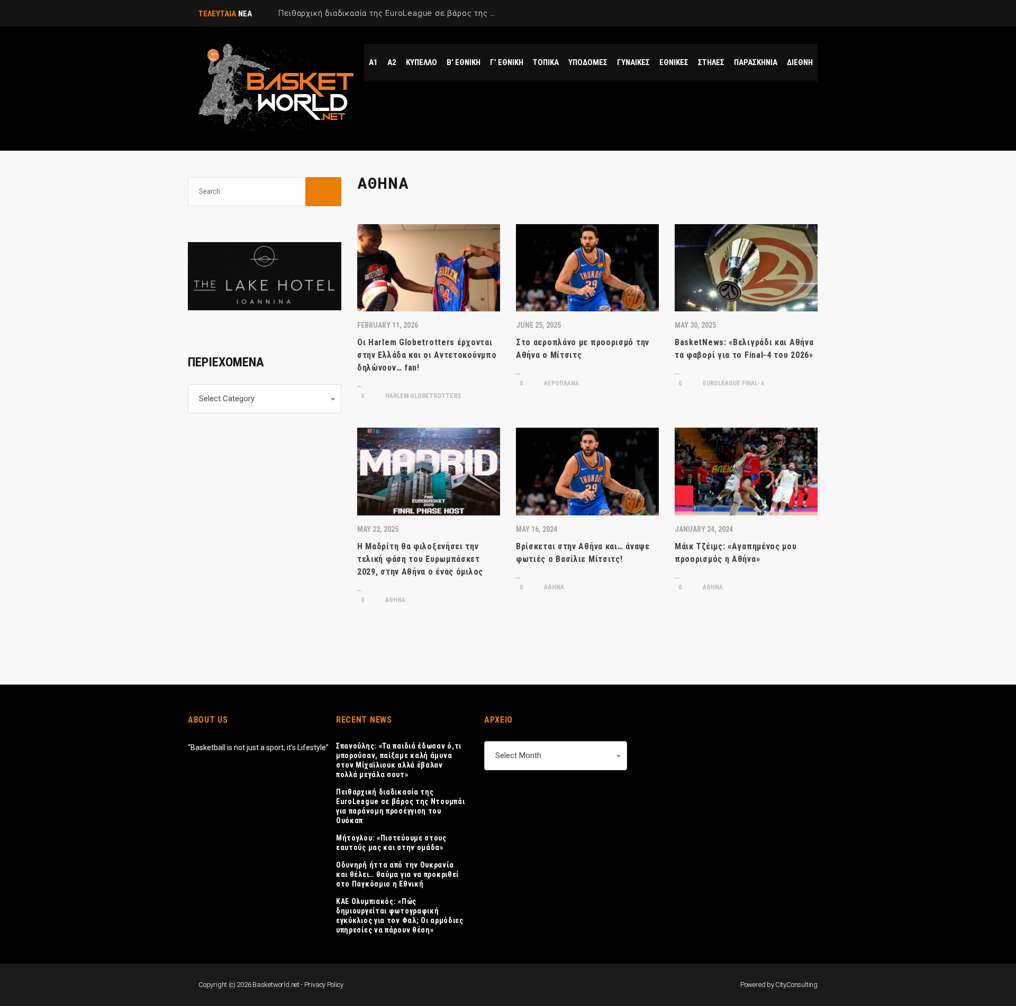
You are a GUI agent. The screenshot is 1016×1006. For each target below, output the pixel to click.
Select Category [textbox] (227, 398)
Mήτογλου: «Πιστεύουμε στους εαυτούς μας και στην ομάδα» (391, 843)
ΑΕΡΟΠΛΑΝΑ (560, 383)
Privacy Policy (323, 985)
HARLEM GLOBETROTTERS (422, 396)
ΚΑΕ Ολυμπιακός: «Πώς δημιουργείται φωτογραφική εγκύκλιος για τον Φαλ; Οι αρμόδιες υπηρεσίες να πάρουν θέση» (400, 915)
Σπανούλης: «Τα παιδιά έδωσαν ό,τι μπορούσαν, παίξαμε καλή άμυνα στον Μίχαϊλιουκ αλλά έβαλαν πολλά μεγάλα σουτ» (398, 760)
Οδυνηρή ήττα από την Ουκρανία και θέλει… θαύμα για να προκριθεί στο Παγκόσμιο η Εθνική (397, 874)
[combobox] (264, 398)
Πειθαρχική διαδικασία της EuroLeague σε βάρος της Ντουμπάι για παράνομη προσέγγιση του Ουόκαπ (400, 806)
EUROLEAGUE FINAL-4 (732, 383)
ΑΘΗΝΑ (394, 600)
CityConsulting (796, 985)
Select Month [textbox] (518, 755)
